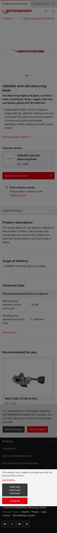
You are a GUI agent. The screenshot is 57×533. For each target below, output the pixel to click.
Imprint (25, 511)
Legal (44, 511)
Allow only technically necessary (14, 490)
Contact (6, 515)
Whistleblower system (24, 515)
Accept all (15, 500)
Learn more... (9, 479)
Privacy (35, 511)
